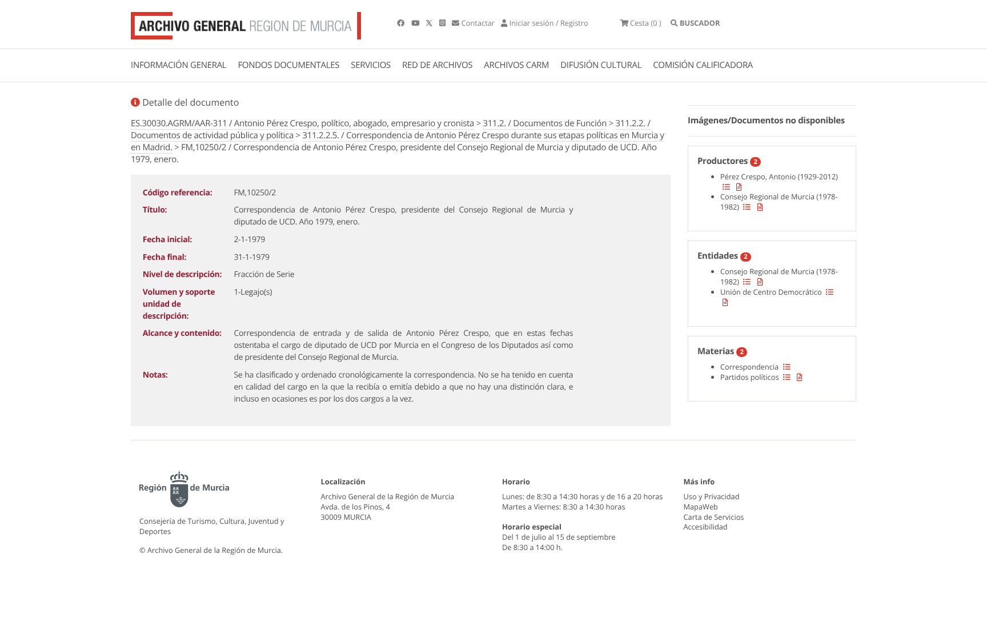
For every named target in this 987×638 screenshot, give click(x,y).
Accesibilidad (706, 526)
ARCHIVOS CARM (516, 65)
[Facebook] (401, 23)
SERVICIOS (371, 65)
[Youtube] (416, 23)
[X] (430, 23)
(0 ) (645, 23)
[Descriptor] (739, 187)
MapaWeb (701, 506)
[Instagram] (443, 23)
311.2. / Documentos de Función (545, 123)
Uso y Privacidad (712, 496)
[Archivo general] (246, 23)
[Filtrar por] (726, 187)
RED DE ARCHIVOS (437, 65)
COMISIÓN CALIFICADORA (703, 65)
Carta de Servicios (714, 517)
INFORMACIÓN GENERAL (178, 65)
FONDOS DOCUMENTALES (288, 65)
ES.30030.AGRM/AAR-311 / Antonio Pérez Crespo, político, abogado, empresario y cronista (302, 123)
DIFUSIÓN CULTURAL (600, 65)
